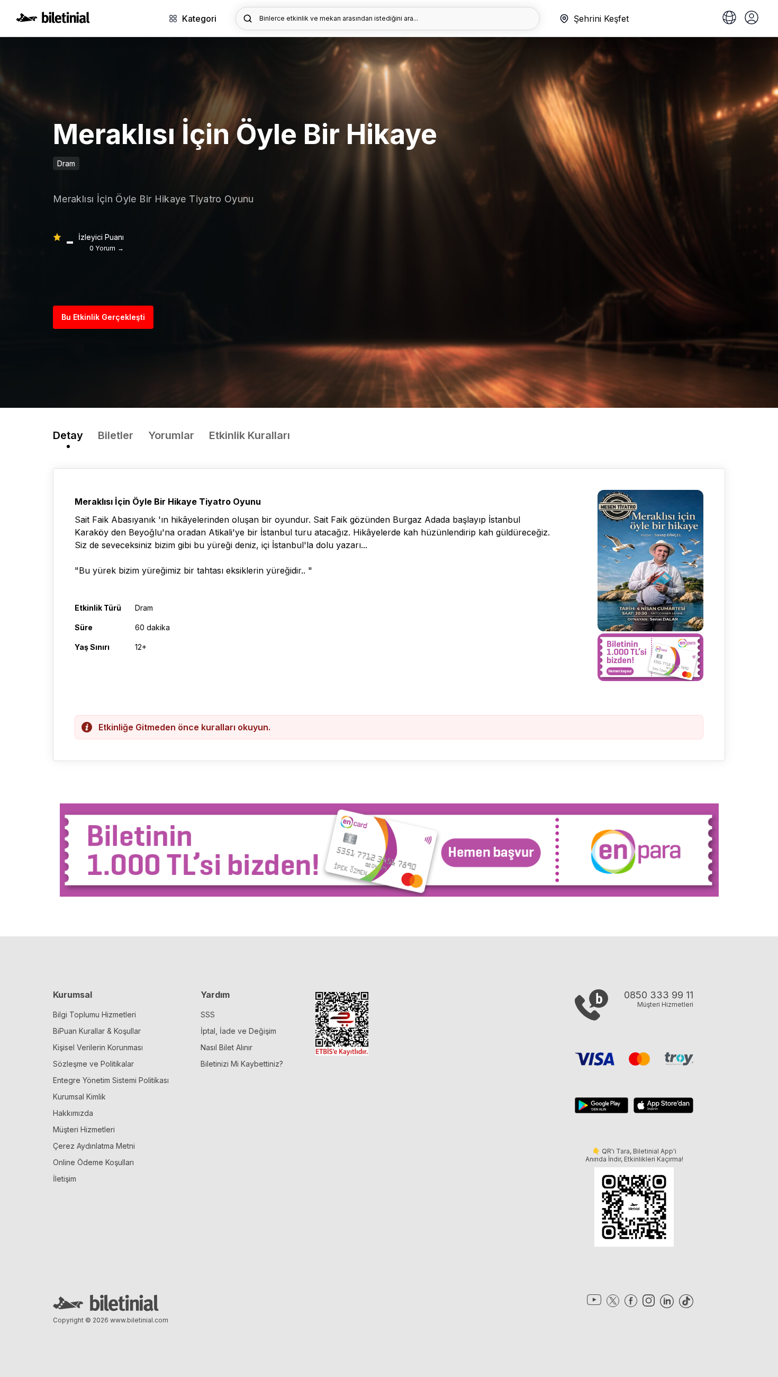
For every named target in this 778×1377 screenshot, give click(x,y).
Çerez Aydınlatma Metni (94, 1145)
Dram (66, 163)
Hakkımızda (73, 1112)
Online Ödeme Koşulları (93, 1162)
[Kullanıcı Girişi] (751, 18)
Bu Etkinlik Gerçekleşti (103, 316)
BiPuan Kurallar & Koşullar (97, 1030)
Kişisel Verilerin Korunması (98, 1047)
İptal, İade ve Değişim (238, 1030)
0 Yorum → (106, 248)
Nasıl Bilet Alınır (226, 1047)
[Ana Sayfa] (53, 20)
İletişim (64, 1178)
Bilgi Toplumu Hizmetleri (94, 1014)
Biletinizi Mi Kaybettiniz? (242, 1063)
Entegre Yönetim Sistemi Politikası (111, 1080)
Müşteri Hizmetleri (84, 1129)
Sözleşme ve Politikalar (93, 1063)
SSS (208, 1014)
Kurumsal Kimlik (79, 1096)
